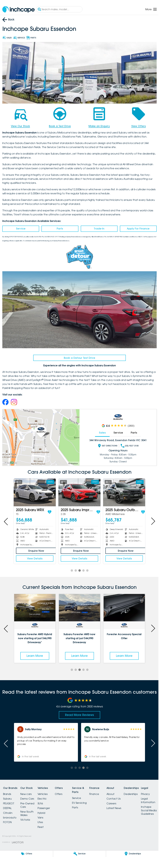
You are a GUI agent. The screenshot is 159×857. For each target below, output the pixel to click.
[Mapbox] (11, 461)
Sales (100, 430)
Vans (44, 814)
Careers (122, 800)
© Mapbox (72, 461)
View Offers (136, 125)
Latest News (125, 805)
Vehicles (46, 790)
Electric (45, 795)
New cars (27, 790)
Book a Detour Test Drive (78, 355)
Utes (44, 819)
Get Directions (108, 444)
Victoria (27, 816)
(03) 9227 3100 (130, 444)
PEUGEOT (8, 800)
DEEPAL (7, 805)
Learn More (34, 652)
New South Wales (28, 810)
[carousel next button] (150, 519)
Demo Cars (29, 795)
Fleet (44, 823)
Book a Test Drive (59, 125)
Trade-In (97, 227)
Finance (103, 790)
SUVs (44, 800)
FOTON (7, 819)
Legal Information (10, 841)
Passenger (47, 805)
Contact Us (125, 795)
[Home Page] (18, 9)
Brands (7, 790)
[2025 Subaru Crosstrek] (78, 490)
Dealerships (144, 790)
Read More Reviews (78, 712)
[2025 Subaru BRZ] (122, 490)
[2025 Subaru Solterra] (34, 490)
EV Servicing (87, 799)
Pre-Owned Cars (29, 802)
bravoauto (9, 814)
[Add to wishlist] (53, 509)
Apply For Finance (136, 227)
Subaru (7, 795)
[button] (45, 739)
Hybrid (45, 809)
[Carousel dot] (70, 568)
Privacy (7, 835)
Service (20, 227)
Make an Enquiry (97, 125)
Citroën (7, 809)
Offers (64, 790)
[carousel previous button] (6, 519)
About (122, 790)
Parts (59, 227)
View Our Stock (20, 125)
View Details (34, 555)
